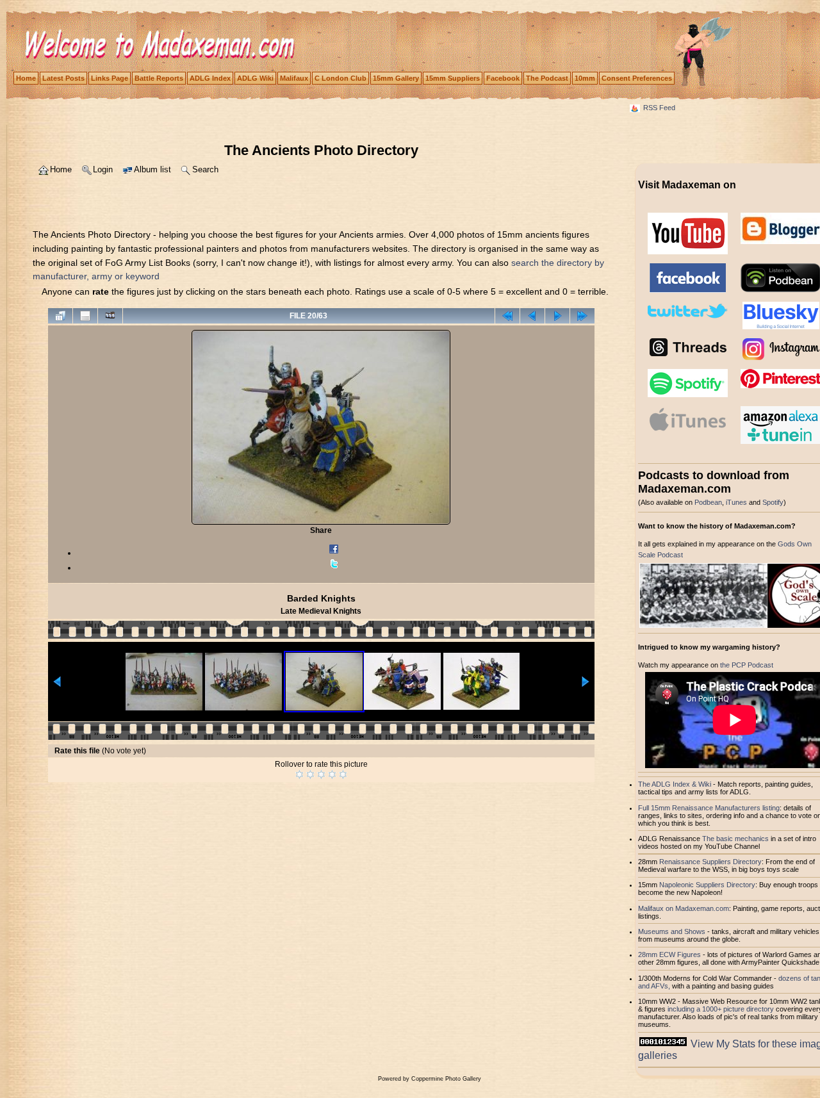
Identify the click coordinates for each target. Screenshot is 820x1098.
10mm (585, 78)
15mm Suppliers (452, 78)
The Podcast (547, 78)
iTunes (736, 502)
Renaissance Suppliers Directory (710, 861)
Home (26, 78)
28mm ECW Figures (669, 954)
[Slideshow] (110, 316)
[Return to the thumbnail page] (60, 316)
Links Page (109, 78)
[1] (299, 774)
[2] (310, 774)
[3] (321, 774)
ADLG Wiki (255, 78)
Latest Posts (63, 78)
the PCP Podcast (746, 665)
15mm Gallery (396, 78)
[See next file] (557, 316)
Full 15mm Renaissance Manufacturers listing (709, 808)
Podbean (708, 502)
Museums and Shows (671, 931)
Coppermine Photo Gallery (446, 1079)
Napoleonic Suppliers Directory (707, 885)
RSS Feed (659, 107)
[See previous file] (532, 316)
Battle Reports (159, 78)
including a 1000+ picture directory (721, 1009)
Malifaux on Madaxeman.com (683, 908)
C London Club (340, 78)
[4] (332, 774)
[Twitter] (333, 567)
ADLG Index (210, 78)
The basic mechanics (736, 838)
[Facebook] (333, 552)
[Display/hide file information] (85, 316)
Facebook (503, 78)
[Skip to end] (582, 316)
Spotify (772, 502)
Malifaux (294, 78)
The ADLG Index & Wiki (674, 784)
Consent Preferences (637, 78)
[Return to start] (507, 316)
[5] (343, 774)
